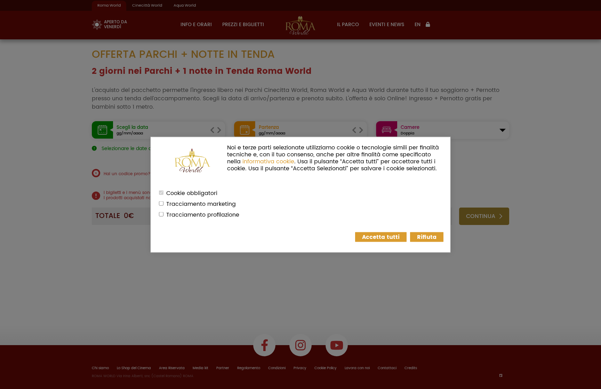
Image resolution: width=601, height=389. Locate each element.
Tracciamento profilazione (202, 214)
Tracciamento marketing (201, 203)
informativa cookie (268, 161)
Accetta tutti (381, 236)
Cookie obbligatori (191, 192)
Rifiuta (426, 236)
